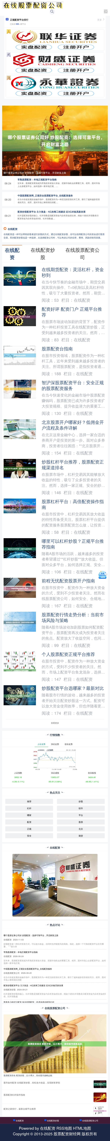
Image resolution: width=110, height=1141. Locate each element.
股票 (81, 821)
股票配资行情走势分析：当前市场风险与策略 (73, 617)
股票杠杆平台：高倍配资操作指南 (73, 504)
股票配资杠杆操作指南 (14, 1094)
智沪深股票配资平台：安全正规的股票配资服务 (73, 385)
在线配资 (20, 1120)
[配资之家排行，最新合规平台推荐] (100, 1111)
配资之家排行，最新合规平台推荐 (20, 1108)
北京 (81, 828)
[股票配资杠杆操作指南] (100, 1097)
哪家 (29, 815)
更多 (99, 19)
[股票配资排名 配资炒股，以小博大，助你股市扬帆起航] (55, 1043)
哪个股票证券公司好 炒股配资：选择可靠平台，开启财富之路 (35, 172)
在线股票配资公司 (90, 1120)
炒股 (81, 801)
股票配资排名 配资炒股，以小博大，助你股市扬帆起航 (28, 1075)
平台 (81, 815)
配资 (29, 821)
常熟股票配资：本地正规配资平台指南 (37, 179)
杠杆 (29, 808)
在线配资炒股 (53, 1120)
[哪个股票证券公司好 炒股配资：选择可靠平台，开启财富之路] (55, 140)
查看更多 (55, 722)
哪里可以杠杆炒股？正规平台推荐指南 (73, 544)
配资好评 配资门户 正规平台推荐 (72, 312)
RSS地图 (64, 1128)
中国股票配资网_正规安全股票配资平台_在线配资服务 (45, 195)
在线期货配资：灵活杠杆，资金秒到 (73, 272)
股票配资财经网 (67, 1133)
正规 (29, 828)
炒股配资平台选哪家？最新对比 (73, 688)
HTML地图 (82, 1128)
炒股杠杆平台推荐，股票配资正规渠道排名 (73, 464)
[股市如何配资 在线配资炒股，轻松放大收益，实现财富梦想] (100, 1084)
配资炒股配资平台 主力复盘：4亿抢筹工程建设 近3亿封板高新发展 (52, 211)
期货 (81, 835)
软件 (81, 808)
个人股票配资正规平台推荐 (68, 654)
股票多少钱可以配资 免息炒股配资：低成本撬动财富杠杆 (29, 1002)
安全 (29, 835)
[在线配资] (32, 4)
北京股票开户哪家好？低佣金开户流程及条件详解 (73, 425)
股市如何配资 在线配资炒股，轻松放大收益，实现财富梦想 (32, 1082)
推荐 (29, 801)
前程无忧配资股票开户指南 (68, 580)
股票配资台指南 (57, 348)
